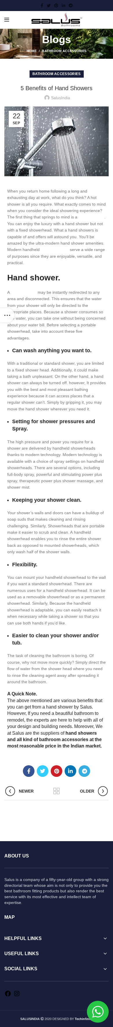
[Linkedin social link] (63, 5)
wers (91, 733)
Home (32, 51)
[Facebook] (7, 995)
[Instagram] (16, 995)
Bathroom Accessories (64, 51)
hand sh (74, 733)
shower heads (55, 249)
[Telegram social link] (70, 5)
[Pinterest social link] (56, 5)
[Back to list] (56, 791)
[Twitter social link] (48, 5)
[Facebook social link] (42, 5)
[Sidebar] (7, 315)
